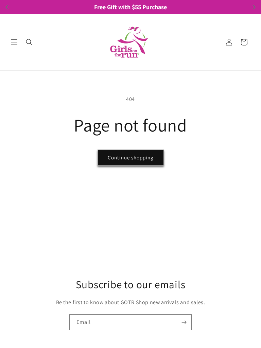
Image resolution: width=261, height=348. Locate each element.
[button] (14, 42)
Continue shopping (131, 157)
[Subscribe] (183, 322)
